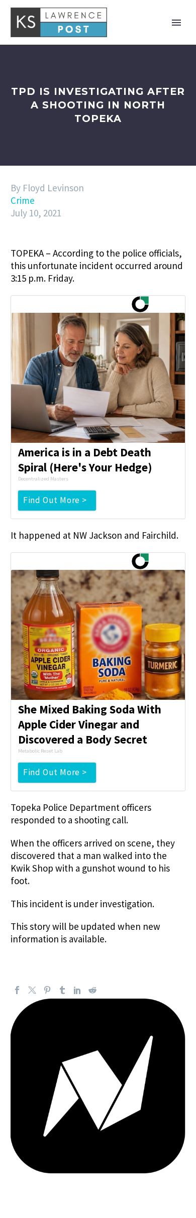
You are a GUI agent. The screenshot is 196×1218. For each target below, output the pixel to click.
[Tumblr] (62, 990)
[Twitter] (32, 990)
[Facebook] (17, 990)
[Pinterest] (47, 990)
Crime (23, 200)
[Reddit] (92, 990)
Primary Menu (176, 22)
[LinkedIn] (77, 990)
